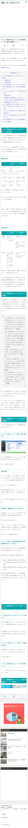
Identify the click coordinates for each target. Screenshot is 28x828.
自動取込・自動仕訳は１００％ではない (14, 97)
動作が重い (7, 95)
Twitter (18, 328)
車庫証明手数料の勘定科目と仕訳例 (14, 739)
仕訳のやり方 (10, 753)
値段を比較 (7, 82)
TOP (6, 805)
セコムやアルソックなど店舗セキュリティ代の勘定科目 (17, 747)
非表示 (15, 72)
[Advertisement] (14, 21)
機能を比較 (7, 80)
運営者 (4, 814)
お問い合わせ (5, 817)
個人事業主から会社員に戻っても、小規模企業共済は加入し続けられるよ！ (17, 760)
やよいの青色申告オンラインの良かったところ (13, 104)
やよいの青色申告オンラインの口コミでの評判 (13, 84)
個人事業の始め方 (11, 733)
